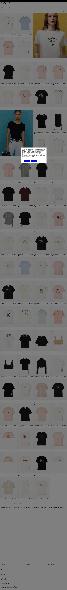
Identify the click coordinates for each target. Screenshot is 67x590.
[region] (34, 155)
